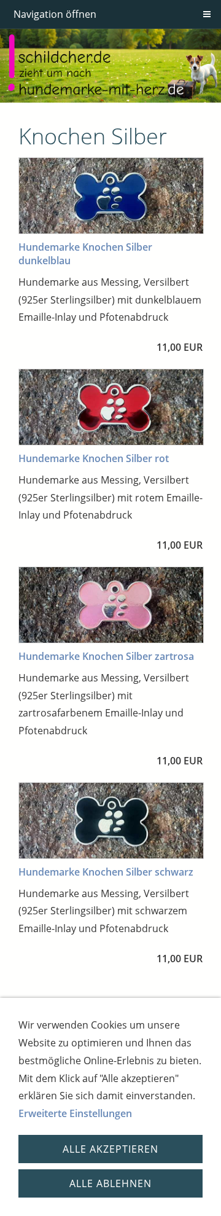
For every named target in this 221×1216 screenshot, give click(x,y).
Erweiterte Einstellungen (75, 1113)
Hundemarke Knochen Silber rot (93, 458)
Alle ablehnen (110, 1183)
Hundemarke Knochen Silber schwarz (105, 872)
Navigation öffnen (55, 14)
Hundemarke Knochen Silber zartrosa (106, 656)
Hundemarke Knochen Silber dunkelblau (85, 253)
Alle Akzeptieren (110, 1149)
